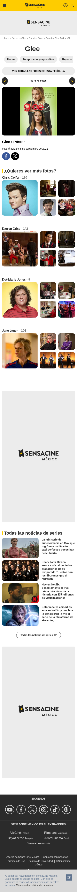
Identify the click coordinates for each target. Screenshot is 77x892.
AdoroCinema (53, 838)
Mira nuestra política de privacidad (35, 885)
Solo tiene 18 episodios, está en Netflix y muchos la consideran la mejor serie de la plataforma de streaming (57, 613)
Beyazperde (16, 838)
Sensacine (34, 843)
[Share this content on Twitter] (15, 156)
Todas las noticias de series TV (39, 635)
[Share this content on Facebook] (6, 156)
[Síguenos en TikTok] (55, 809)
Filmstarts (50, 832)
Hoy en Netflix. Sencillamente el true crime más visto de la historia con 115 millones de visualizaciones (58, 591)
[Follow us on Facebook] (21, 809)
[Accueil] (35, 5)
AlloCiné (15, 832)
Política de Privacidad (41, 861)
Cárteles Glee (36, 38)
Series (15, 38)
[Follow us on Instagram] (44, 809)
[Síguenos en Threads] (67, 809)
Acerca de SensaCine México (22, 857)
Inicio (6, 38)
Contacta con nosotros (55, 857)
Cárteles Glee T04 (55, 38)
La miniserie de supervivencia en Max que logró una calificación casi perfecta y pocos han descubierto (58, 546)
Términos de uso (15, 861)
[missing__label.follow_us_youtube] (10, 809)
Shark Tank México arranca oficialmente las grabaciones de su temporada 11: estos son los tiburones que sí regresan (57, 570)
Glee (23, 38)
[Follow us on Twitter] (33, 809)
